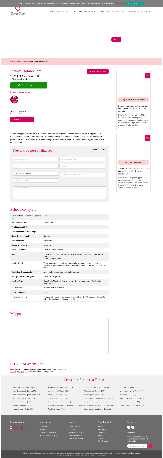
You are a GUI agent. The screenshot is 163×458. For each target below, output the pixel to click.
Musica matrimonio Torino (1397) (25, 405)
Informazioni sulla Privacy (48, 432)
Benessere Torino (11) (128, 395)
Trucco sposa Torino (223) (94, 395)
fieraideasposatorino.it (76, 432)
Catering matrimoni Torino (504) (60, 387)
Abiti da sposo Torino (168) (94, 391)
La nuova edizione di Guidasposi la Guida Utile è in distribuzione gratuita (132, 108)
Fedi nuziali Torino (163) (22, 402)
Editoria (100, 427)
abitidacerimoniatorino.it (77, 438)
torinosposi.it (73, 429)
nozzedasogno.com (75, 427)
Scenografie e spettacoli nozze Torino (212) (100, 405)
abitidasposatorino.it (75, 435)
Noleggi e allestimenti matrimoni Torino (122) (65, 405)
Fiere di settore (103, 441)
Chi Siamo (43, 427)
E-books (100, 438)
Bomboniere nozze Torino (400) (132, 398)
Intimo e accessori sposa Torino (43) (26, 395)
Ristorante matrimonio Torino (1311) (26, 387)
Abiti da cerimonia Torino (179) (24, 391)
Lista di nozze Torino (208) (130, 402)
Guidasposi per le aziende (48, 435)
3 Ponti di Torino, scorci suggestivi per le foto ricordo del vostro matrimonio (133, 171)
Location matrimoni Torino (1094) (96, 387)
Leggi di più (119, 3)
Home (12, 61)
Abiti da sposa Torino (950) (58, 391)
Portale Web (102, 429)
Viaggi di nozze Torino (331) (23, 409)
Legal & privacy (135, 453)
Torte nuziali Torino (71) (129, 387)
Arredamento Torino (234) (58, 398)
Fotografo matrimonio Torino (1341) (97, 402)
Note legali (43, 429)
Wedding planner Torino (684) (59, 409)
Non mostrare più (134, 3)
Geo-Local (101, 432)
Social (100, 435)
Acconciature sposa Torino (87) (131, 391)
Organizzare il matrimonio (133, 99)
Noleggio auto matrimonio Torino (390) (98, 398)
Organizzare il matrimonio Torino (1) (97, 409)
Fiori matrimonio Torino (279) (59, 402)
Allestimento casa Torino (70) (24, 398)
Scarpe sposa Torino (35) (57, 395)
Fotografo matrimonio (133, 162)
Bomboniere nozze (23, 61)
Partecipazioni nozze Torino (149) (132, 405)
